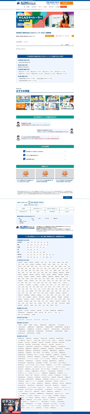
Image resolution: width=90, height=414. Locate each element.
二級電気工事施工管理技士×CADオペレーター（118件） (27, 80)
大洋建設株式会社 (61, 360)
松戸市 (53, 280)
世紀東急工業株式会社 (36, 350)
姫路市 (31, 301)
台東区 (30, 268)
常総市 (60, 288)
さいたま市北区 (64, 282)
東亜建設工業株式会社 (21, 354)
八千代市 (34, 282)
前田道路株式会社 (61, 350)
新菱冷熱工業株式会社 (59, 348)
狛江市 (38, 272)
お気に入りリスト (51, 6)
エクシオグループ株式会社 (32, 387)
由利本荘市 (20, 266)
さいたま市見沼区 (28, 284)
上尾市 (19, 286)
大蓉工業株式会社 (60, 370)
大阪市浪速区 (47, 297)
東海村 (56, 288)
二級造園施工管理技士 (39, 326)
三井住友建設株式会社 (61, 346)
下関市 (48, 303)
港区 (18, 268)
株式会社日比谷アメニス (38, 346)
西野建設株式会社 (50, 391)
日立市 (67, 286)
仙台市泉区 (44, 264)
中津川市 (19, 297)
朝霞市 (38, 286)
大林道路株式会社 (67, 356)
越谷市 (27, 286)
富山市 (68, 290)
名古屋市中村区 (64, 292)
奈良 (40, 252)
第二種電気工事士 (46, 329)
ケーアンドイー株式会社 (57, 364)
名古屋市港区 (33, 295)
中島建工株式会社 (60, 377)
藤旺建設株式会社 (53, 407)
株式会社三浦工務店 (21, 379)
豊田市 (48, 295)
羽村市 (50, 272)
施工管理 (35, 312)
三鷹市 (59, 270)
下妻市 (31, 288)
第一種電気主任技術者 (21, 331)
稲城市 (46, 272)
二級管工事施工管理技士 (59, 331)
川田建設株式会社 (28, 368)
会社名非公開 (62, 395)
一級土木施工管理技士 (61, 324)
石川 (34, 247)
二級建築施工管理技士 (52, 324)
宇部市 (52, 303)
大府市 (63, 295)
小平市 (27, 272)
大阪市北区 (33, 299)
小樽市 (42, 262)
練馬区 (30, 270)
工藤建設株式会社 (38, 379)
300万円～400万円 (21, 319)
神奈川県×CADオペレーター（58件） (37, 73)
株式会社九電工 (27, 342)
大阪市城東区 (60, 297)
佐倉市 (64, 280)
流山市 (30, 282)
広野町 (52, 266)
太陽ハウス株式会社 (54, 403)
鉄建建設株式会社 (62, 352)
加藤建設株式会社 (29, 399)
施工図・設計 (41, 312)
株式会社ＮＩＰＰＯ (37, 395)
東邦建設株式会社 (21, 403)
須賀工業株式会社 (67, 348)
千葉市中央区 (65, 278)
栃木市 (69, 288)
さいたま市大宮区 (21, 284)
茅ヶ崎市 (31, 278)
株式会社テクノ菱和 (37, 340)
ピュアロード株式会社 (38, 403)
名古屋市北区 (58, 292)
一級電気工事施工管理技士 (55, 329)
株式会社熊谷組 (47, 342)
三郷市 (45, 286)
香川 (40, 254)
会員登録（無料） (63, 6)
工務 (59, 312)
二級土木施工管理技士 (21, 326)
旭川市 (46, 262)
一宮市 (44, 295)
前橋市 (40, 290)
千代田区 (64, 266)
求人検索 (27, 6)
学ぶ (32, 218)
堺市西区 (68, 299)
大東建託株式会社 (55, 383)
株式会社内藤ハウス (21, 346)
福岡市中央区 (26, 305)
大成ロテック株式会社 (36, 352)
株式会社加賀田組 (68, 340)
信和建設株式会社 (21, 360)
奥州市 (27, 264)
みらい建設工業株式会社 (49, 389)
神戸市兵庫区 (20, 301)
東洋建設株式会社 (56, 354)
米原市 (23, 303)
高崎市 (44, 290)
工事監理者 (33, 314)
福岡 (28, 257)
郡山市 (36, 266)
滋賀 (37, 252)
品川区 (42, 268)
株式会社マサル (44, 397)
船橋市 (44, 280)
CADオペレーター (50, 312)
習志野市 (68, 280)
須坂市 (42, 292)
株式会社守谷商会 (62, 342)
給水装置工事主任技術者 (31, 333)
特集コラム (56, 218)
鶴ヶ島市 (49, 286)
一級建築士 (20, 324)
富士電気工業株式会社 (21, 385)
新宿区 (22, 268)
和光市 (42, 286)
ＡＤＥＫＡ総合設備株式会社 (61, 397)
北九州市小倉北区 (62, 303)
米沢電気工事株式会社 (51, 370)
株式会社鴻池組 (54, 342)
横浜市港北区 (31, 274)
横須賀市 (62, 276)
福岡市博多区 (20, 305)
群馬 (47, 244)
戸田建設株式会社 (53, 346)
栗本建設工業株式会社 (49, 393)
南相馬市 (60, 266)
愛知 (28, 249)
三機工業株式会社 (21, 348)
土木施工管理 (26, 310)
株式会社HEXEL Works (46, 377)
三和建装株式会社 (47, 383)
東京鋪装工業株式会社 (35, 370)
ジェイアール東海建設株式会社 (23, 393)
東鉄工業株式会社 (30, 354)
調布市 (19, 272)
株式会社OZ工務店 (48, 385)
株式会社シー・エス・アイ (30, 407)
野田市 (57, 280)
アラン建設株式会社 (63, 385)
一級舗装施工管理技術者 (49, 326)
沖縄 (50, 257)
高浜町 (31, 292)
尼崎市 (35, 301)
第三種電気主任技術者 (39, 331)
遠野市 (23, 264)
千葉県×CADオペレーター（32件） (60, 71)
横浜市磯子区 (25, 274)
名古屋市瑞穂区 (26, 295)
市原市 (26, 282)
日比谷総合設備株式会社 (67, 364)
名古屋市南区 (39, 295)
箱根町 (61, 278)
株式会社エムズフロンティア (59, 393)
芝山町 (59, 282)
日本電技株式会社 (30, 356)
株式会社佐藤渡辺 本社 (52, 397)
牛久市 (35, 288)
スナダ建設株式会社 (55, 368)
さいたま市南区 (42, 284)
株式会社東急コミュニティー (60, 344)
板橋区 (26, 270)
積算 (45, 312)
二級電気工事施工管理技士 (65, 329)
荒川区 (22, 270)
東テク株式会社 (64, 375)
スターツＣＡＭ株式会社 (29, 397)
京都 (34, 252)
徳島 (43, 254)
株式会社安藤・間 (20, 389)
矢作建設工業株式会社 (30, 362)
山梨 (40, 247)
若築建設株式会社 (36, 348)
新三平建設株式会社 (57, 375)
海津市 (24, 297)
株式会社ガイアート (43, 370)
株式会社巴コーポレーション (22, 373)
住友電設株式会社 (43, 348)
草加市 (23, 286)
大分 (40, 257)
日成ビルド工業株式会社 (62, 362)
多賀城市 (53, 264)
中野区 (62, 268)
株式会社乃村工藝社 (29, 346)
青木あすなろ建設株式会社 (38, 389)
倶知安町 (58, 262)
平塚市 (67, 276)
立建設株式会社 (37, 397)
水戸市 (63, 286)
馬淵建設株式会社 (52, 356)
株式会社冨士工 (20, 370)
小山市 (19, 290)
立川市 (51, 270)
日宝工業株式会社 (64, 354)
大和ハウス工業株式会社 (46, 352)
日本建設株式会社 (49, 364)
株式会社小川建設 (21, 344)
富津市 (42, 282)
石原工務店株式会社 (46, 405)
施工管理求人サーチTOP (19, 9)
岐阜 (37, 249)
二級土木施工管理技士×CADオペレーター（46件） (44, 78)
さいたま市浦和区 (35, 284)
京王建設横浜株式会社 (29, 403)
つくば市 (38, 288)
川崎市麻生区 (38, 276)
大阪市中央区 (38, 299)
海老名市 (52, 278)
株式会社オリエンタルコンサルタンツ (39, 366)
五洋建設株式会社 (55, 358)
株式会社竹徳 (43, 391)
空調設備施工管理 (53, 310)
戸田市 (34, 286)
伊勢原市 (47, 278)
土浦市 (19, 288)
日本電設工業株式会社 (21, 356)
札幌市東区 (31, 262)
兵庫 (31, 252)
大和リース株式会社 (54, 352)
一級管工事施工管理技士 (49, 331)
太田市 (52, 290)
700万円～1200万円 (45, 319)
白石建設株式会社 (45, 356)
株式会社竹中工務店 (44, 338)
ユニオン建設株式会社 (21, 340)
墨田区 (34, 268)
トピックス (47, 218)
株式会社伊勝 (53, 377)
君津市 (38, 282)
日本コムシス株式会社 (53, 362)
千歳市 (50, 262)
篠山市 (47, 301)
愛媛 (47, 254)
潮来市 (52, 288)
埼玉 (38, 244)
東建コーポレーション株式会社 (39, 354)
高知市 (56, 303)
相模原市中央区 (50, 276)
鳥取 (34, 254)
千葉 (35, 244)
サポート (40, 6)
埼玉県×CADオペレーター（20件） (47, 71)
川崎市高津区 (26, 276)
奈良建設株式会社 (68, 377)
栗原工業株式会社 (21, 364)
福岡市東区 (68, 303)
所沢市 (59, 284)
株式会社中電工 (51, 344)
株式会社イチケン (29, 340)
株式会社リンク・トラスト (67, 389)
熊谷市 (51, 284)
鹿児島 (47, 257)
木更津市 (48, 280)
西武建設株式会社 (28, 350)
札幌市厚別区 (37, 262)
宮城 (38, 242)
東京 (28, 244)
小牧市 (56, 295)
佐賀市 (40, 305)
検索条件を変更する (49, 35)
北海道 (28, 242)
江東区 (38, 268)
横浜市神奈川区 (61, 272)
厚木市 (40, 278)
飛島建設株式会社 (37, 356)
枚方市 (52, 299)
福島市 (32, 266)
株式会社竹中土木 (44, 344)
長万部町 (53, 262)
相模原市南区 (57, 276)
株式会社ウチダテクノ (29, 366)
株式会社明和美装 (46, 379)
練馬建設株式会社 (68, 383)
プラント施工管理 (45, 310)
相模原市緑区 (44, 276)
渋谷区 (58, 268)
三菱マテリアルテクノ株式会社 (60, 366)
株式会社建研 (45, 362)
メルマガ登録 (57, 6)
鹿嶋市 (49, 288)
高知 (50, 254)
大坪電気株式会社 (21, 383)
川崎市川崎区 (20, 276)
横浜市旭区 (43, 274)
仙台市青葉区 (32, 264)
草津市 (19, 303)
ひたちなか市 (44, 288)
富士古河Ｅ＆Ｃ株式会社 (29, 389)
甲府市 (35, 292)
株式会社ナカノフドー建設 (46, 340)
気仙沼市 (49, 264)
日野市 (31, 272)
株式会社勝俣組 (55, 395)
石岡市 (27, 288)
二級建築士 (25, 324)
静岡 (31, 249)
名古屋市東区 (52, 292)
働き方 (21, 219)
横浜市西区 (67, 272)
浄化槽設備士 (38, 333)
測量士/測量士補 (67, 326)
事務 (56, 312)
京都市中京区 (52, 301)
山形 (44, 242)
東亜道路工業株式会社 (53, 360)
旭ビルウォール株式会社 (37, 399)
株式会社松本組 (20, 368)
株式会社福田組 (46, 346)
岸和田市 (43, 299)
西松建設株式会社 (21, 350)
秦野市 (36, 278)
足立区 (34, 270)
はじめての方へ (34, 6)
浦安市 (46, 282)
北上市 (19, 264)
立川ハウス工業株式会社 (58, 389)
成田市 (60, 280)
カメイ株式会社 (27, 370)
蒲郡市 (52, 295)
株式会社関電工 (20, 342)
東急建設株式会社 (49, 354)
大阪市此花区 (35, 297)
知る (39, 218)
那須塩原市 (31, 290)
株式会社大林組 (36, 375)
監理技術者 (36, 324)
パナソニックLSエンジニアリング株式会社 (34, 405)
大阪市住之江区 (26, 299)
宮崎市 (47, 305)
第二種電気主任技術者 (30, 331)
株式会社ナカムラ (49, 387)
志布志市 (56, 305)
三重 (34, 249)
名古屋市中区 (20, 295)
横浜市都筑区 (66, 274)
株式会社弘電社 (40, 342)
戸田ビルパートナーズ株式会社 (30, 383)
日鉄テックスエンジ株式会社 (45, 368)
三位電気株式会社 (21, 381)
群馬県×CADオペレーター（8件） (36, 71)
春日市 (36, 305)
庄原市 (44, 303)
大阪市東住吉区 (66, 297)
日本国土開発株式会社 (29, 360)
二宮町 (57, 278)
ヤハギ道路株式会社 (21, 395)
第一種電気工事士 (39, 329)
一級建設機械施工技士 (21, 329)
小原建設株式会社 (36, 391)
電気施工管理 (39, 310)
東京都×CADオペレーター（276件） (24, 73)
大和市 (44, 278)
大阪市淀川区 (20, 299)
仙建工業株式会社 (21, 366)
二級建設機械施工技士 (30, 329)
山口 (37, 254)
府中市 (63, 270)
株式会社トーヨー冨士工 (55, 405)
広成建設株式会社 (45, 373)
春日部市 (63, 284)
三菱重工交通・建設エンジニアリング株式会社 (48, 401)
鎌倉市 (19, 278)
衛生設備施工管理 (60, 310)
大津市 (69, 301)
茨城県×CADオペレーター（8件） (24, 71)
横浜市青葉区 (60, 274)
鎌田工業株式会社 (56, 385)
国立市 (35, 272)
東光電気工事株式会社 (21, 358)
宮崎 (43, 257)
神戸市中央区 (26, 301)
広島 (28, 254)
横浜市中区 (20, 274)
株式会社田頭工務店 (21, 407)
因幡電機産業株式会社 (40, 393)
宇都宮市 (64, 288)
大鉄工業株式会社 (30, 377)
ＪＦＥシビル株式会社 (29, 395)
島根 (53, 254)
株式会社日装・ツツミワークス (34, 401)
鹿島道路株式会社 (28, 348)
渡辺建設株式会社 (40, 383)
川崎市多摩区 (32, 276)
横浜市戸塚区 (37, 274)
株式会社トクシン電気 (28, 375)
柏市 (18, 282)
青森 (32, 242)
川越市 (47, 284)
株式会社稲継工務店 (21, 399)
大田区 (49, 268)
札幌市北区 (26, 262)
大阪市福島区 (29, 297)
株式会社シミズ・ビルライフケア (66, 387)
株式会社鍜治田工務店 (21, 362)
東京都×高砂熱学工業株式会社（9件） (25, 62)
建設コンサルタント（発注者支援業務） (24, 314)
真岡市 (23, 290)
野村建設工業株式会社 (30, 379)
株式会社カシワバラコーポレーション (34, 373)
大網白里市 (55, 282)
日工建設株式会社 (21, 397)
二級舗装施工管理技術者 (59, 326)
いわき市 (40, 266)
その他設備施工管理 (29, 312)
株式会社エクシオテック (41, 387)
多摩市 (42, 272)
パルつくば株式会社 (62, 403)
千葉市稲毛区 (20, 280)
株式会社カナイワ (63, 405)
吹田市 (48, 299)
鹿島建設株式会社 (21, 338)
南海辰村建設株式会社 (21, 377)
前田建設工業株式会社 (53, 350)
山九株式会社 (50, 375)
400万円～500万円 (29, 319)
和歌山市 (31, 303)
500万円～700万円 (37, 319)
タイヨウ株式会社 (46, 407)
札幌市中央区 (20, 262)
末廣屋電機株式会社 (52, 373)
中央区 (69, 266)
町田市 (23, 272)
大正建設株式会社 (38, 407)
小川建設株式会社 (60, 399)
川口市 (55, 284)
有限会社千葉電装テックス (22, 405)
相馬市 (48, 266)
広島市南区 (40, 303)
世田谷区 (53, 268)
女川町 (58, 264)
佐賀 (31, 257)
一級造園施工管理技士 (30, 326)
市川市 (40, 280)
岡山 (31, 254)
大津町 (43, 305)
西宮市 (39, 301)
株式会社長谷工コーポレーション (63, 373)
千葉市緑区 (26, 280)
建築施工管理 (20, 310)
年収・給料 (21, 222)
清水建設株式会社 (28, 338)
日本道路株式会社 (52, 338)
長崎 (34, 257)
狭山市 (67, 284)
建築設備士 (66, 331)
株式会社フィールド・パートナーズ (31, 381)
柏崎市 (64, 290)
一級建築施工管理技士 (43, 324)
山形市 (24, 266)
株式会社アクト (67, 393)
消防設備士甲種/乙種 (21, 333)
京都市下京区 (58, 301)
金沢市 (23, 292)
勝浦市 (22, 282)
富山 (31, 247)
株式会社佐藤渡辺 (39, 362)
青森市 (63, 262)
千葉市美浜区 (31, 280)
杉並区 (66, 268)
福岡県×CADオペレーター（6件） (62, 73)
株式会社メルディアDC (28, 391)
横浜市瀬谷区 (54, 274)
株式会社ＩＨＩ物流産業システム (23, 401)
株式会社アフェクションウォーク (55, 379)
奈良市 (27, 303)
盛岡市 (67, 262)
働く (19, 218)
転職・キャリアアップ (23, 221)
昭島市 (67, 270)
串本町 (35, 303)
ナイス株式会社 (20, 391)
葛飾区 (38, 270)
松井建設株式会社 (51, 348)
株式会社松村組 (28, 344)
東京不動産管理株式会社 (22, 387)
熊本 (37, 257)
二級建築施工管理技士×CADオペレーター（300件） (27, 78)
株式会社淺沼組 (45, 360)
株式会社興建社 (34, 342)
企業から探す (28, 9)
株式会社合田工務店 (48, 381)
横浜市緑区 (49, 274)
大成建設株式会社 (36, 338)
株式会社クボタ (52, 399)
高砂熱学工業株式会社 (34, 9)
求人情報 (24, 9)
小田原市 (27, 278)
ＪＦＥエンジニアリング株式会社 (47, 395)
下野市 (36, 290)
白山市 (27, 292)
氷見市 (19, 292)
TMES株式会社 (55, 381)
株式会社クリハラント (50, 366)
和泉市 (56, 299)
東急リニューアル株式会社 (40, 364)
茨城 (41, 244)
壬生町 (27, 290)
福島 (47, 242)
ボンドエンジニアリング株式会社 (65, 368)
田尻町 (64, 299)
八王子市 (46, 270)
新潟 (28, 247)
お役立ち (45, 6)
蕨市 (30, 286)
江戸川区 (42, 270)
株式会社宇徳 (62, 383)
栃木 (44, 244)
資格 (33, 219)
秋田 (41, 242)
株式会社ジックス (63, 381)
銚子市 (36, 280)
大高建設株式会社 (57, 391)
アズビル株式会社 (43, 375)
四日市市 (67, 295)
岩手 (35, 242)
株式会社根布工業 (32, 393)
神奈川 (31, 244)
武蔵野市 (55, 270)
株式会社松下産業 (65, 379)
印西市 (50, 282)
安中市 (60, 290)
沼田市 (56, 290)
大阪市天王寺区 (41, 297)
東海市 (59, 295)
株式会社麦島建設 (40, 381)
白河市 (44, 266)
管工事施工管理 (32, 310)
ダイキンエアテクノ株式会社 (30, 364)
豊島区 (69, 268)
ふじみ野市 (58, 286)
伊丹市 (43, 301)
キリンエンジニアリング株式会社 (45, 358)
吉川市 (54, 286)
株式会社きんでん (57, 387)
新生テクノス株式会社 (35, 368)
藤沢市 (23, 278)
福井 (37, 247)
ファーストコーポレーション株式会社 (32, 358)
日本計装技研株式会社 (60, 401)
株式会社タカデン (46, 399)
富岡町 (56, 266)
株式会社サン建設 (21, 375)
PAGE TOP (68, 197)
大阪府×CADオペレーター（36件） (49, 73)
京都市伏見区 (64, 301)
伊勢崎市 (48, 290)
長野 (43, 247)
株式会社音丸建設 (46, 403)
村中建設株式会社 (37, 377)
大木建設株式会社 (62, 358)
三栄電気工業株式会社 (30, 385)
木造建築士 (30, 324)
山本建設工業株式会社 (39, 385)
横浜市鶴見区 (55, 272)
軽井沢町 (46, 292)
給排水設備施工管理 (21, 312)
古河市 (23, 288)
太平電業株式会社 (28, 352)
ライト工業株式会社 (38, 360)
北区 (18, 270)
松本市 (38, 292)
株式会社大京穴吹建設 (36, 344)
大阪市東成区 (53, 297)
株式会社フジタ (54, 340)
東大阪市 (59, 299)
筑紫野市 (31, 305)
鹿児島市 (51, 305)
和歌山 (44, 252)
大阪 (28, 252)
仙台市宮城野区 (38, 264)
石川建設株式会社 (45, 350)
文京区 (26, 268)
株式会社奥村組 (60, 340)
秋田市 (66, 264)
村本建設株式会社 (21, 352)
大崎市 (62, 264)
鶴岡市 (28, 266)
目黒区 (45, 268)
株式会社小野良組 (60, 356)
